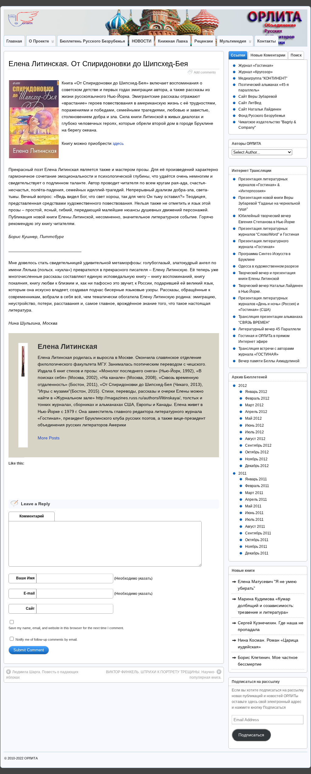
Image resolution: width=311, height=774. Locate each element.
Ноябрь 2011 (256, 546)
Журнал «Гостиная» (255, 65)
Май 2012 (253, 418)
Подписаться (251, 735)
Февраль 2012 (257, 398)
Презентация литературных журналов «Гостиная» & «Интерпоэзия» (263, 185)
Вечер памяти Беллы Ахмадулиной (268, 361)
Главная (14, 41)
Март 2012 (254, 405)
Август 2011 (255, 526)
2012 (242, 386)
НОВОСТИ (141, 41)
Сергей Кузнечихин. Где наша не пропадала (270, 626)
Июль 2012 (254, 432)
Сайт (30, 608)
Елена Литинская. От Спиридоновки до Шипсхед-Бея (98, 64)
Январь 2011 (256, 479)
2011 (242, 473)
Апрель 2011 (256, 499)
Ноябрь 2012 (256, 459)
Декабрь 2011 (256, 553)
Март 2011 (254, 493)
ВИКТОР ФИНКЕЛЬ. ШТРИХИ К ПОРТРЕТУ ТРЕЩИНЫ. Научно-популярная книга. (163, 675)
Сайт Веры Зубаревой (257, 96)
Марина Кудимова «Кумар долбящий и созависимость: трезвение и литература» (266, 605)
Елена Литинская (67, 346)
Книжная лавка (173, 41)
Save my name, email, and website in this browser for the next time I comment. (66, 628)
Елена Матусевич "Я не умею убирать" (267, 585)
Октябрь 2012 (257, 452)
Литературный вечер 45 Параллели (269, 329)
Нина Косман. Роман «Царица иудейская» (268, 643)
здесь (118, 143)
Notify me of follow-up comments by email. (46, 639)
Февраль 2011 (257, 486)
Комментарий (31, 516)
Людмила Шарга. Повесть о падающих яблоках (42, 675)
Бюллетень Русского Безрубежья (92, 41)
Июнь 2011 (254, 513)
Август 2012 (255, 439)
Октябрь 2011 (256, 540)
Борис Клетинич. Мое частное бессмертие (268, 661)
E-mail (29, 593)
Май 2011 (253, 506)
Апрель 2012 (256, 412)
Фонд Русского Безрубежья (261, 116)
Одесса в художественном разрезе (268, 266)
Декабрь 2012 (257, 466)
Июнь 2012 (254, 425)
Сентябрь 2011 (258, 533)
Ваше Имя (25, 578)
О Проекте (39, 41)
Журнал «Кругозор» (255, 72)
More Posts (49, 437)
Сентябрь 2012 (258, 445)
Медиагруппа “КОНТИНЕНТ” (262, 78)
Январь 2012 (256, 392)
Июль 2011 (254, 519)
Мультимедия (233, 41)
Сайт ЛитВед (249, 103)
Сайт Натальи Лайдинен (259, 109)
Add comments (205, 72)
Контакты (266, 41)
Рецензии (203, 41)
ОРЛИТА (31, 758)
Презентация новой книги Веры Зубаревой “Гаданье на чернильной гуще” (269, 203)
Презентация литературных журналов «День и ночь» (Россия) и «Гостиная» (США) (268, 304)
